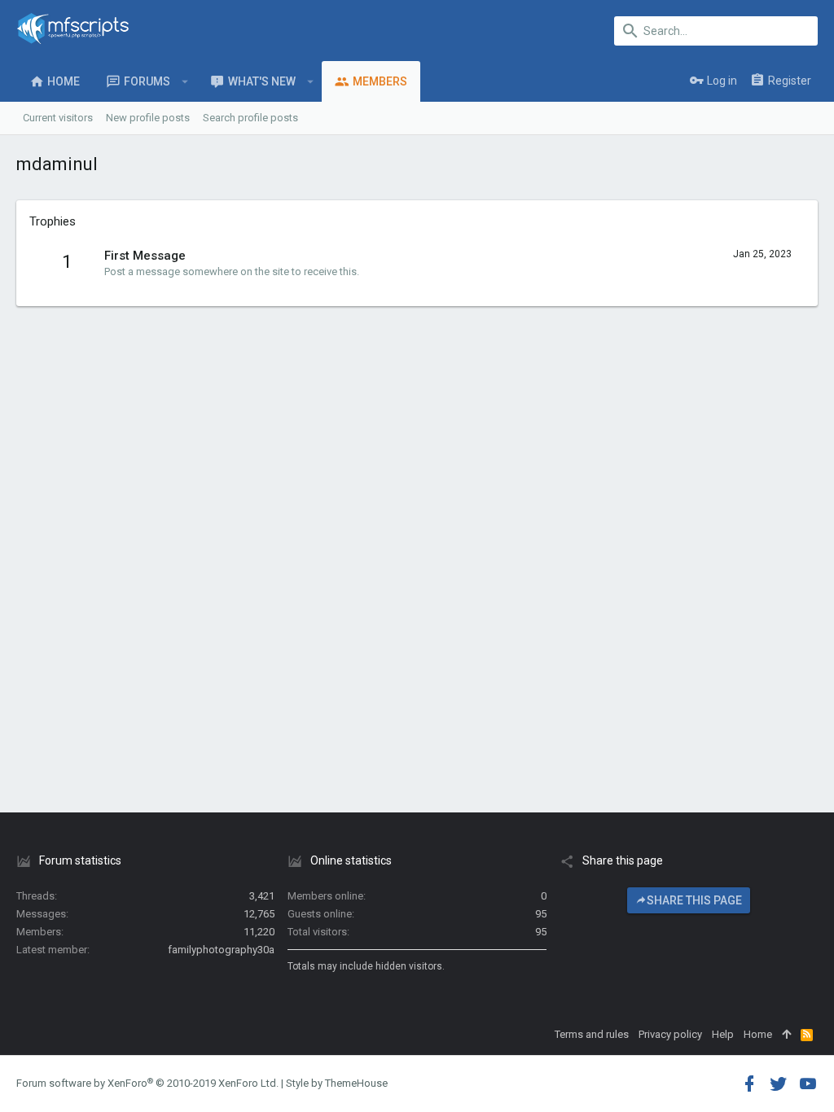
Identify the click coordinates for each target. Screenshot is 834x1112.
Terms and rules (592, 1034)
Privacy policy (670, 1034)
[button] (185, 81)
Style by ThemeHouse (337, 1083)
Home (758, 1034)
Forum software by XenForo (147, 1083)
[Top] (786, 1034)
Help (723, 1034)
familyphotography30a (221, 949)
